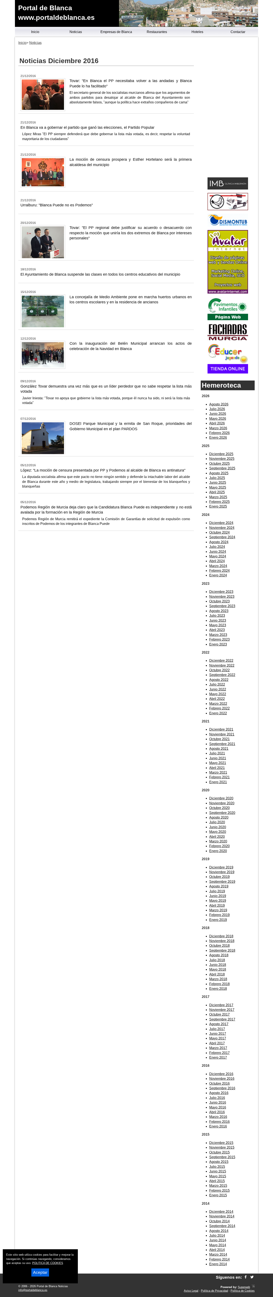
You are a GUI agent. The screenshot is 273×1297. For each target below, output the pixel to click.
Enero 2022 (218, 713)
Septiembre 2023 (222, 606)
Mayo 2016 (217, 1107)
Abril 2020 (217, 836)
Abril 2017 (217, 1043)
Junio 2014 (217, 1240)
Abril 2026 (217, 423)
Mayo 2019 (217, 900)
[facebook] (245, 1277)
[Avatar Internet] (228, 292)
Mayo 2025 (217, 487)
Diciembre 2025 (221, 454)
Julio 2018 (217, 960)
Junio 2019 (217, 896)
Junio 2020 (217, 827)
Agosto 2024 (218, 542)
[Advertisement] (228, 108)
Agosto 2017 (218, 1024)
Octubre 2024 (219, 532)
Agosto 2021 (218, 748)
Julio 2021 (217, 753)
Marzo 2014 (218, 1254)
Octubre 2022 (219, 670)
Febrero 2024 (219, 570)
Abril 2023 (217, 630)
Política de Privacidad (214, 1290)
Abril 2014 (217, 1250)
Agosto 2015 (218, 1162)
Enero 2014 (218, 1264)
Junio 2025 (217, 482)
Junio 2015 (217, 1171)
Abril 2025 (217, 492)
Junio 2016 (217, 1102)
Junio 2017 (217, 1033)
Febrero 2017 (219, 1053)
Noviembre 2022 (221, 665)
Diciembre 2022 (221, 660)
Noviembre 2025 (221, 458)
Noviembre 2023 (221, 596)
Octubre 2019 (219, 877)
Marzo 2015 (218, 1185)
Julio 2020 (217, 822)
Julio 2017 (217, 1029)
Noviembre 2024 (221, 528)
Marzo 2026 (218, 428)
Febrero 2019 (219, 915)
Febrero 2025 (219, 502)
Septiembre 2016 (222, 1088)
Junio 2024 (217, 551)
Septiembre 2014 (222, 1226)
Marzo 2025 (218, 497)
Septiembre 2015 (222, 1157)
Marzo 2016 (218, 1117)
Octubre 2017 (219, 1014)
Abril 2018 (217, 974)
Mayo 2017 (217, 1038)
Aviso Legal (191, 1290)
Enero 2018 (218, 988)
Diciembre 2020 (221, 798)
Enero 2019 (218, 920)
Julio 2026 (217, 409)
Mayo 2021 (217, 763)
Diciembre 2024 (221, 523)
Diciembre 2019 (221, 867)
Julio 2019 (217, 891)
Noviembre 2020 (221, 803)
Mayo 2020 (217, 832)
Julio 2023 (217, 615)
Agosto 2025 (218, 473)
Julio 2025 (217, 478)
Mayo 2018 (217, 969)
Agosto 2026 (218, 404)
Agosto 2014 (218, 1231)
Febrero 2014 (219, 1259)
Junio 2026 (217, 413)
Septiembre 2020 (222, 813)
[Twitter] (252, 1277)
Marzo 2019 (218, 910)
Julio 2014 (217, 1235)
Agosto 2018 (218, 955)
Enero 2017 (218, 1057)
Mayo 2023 (217, 625)
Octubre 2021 (219, 739)
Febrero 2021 (219, 777)
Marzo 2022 (218, 703)
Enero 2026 (218, 437)
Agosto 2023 (218, 611)
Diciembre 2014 (221, 1211)
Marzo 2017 (218, 1048)
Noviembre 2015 (221, 1147)
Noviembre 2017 (221, 1010)
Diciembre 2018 (221, 936)
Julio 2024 (217, 547)
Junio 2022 (217, 689)
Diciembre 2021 (221, 729)
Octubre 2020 (219, 808)
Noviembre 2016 (221, 1078)
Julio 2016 (217, 1098)
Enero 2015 (218, 1195)
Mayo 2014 (217, 1245)
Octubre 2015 (219, 1152)
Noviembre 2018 (221, 941)
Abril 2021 (217, 768)
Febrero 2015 (219, 1190)
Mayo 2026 (217, 418)
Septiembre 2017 (222, 1019)
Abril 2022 (217, 699)
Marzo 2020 (218, 841)
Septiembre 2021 (222, 744)
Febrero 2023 (219, 639)
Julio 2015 (217, 1166)
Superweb (244, 1287)
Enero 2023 (218, 644)
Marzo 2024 (218, 566)
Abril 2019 (217, 905)
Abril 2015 (217, 1181)
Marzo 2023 (218, 635)
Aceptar (40, 1272)
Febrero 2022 (219, 708)
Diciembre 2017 (221, 1005)
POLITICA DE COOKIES (47, 1263)
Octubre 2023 (219, 601)
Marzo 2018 (218, 979)
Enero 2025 (218, 506)
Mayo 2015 (217, 1176)
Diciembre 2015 (221, 1143)
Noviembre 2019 (221, 872)
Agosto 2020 (218, 817)
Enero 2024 (218, 575)
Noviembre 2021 (221, 734)
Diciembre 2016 (221, 1074)
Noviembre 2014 (221, 1216)
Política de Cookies (243, 1290)
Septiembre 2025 (222, 468)
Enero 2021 (218, 782)
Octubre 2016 (219, 1083)
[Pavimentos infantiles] (228, 319)
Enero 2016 (218, 1126)
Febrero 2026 (219, 433)
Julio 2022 (217, 684)
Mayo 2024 (217, 556)
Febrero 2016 (219, 1121)
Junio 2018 (217, 965)
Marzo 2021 (218, 772)
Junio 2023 (217, 620)
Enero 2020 (218, 851)
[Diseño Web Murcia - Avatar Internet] (253, 1287)
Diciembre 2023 (221, 591)
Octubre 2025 (219, 463)
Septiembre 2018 (222, 950)
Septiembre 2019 (222, 881)
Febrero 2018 (219, 984)
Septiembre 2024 (222, 537)
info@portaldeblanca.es (32, 1290)
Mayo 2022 (217, 694)
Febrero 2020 (219, 846)
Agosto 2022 (218, 680)
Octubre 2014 (219, 1221)
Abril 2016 (217, 1112)
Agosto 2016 (218, 1093)
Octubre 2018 (219, 945)
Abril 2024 (217, 561)
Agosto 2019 (218, 886)
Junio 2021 (217, 758)
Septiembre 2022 (222, 675)
